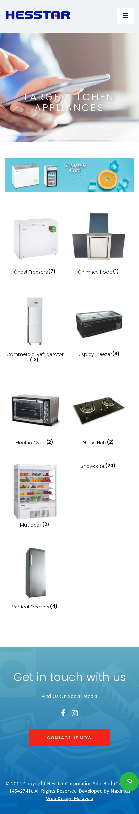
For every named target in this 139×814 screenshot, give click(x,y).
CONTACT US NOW (69, 738)
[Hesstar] (37, 13)
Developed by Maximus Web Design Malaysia (88, 795)
